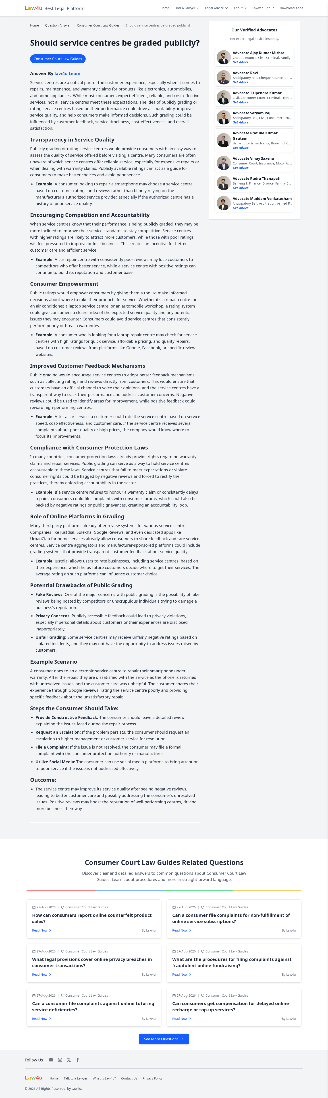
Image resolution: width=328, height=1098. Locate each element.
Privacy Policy (152, 1078)
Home (164, 8)
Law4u (76, 1088)
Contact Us (129, 1078)
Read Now (39, 930)
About (238, 8)
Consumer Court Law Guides (98, 25)
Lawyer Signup (263, 8)
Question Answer (58, 25)
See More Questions (161, 1038)
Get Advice (241, 62)
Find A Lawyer (184, 8)
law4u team (67, 73)
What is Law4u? (104, 1078)
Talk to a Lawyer (75, 1078)
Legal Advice (214, 8)
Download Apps (291, 8)
